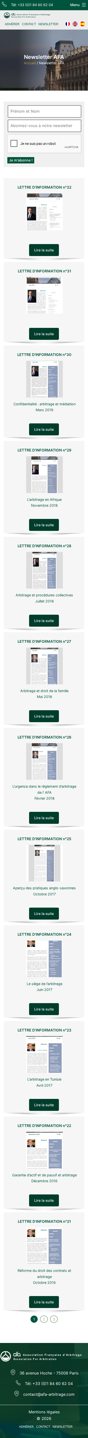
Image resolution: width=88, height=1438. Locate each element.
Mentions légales (44, 1411)
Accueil (30, 63)
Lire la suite (44, 250)
